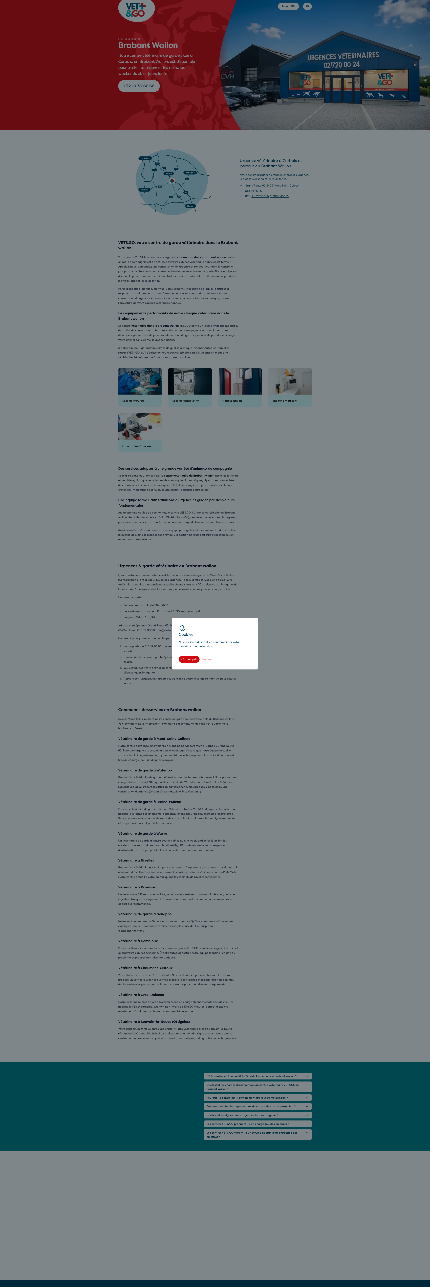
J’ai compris (189, 659)
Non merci (209, 659)
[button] (215, 643)
